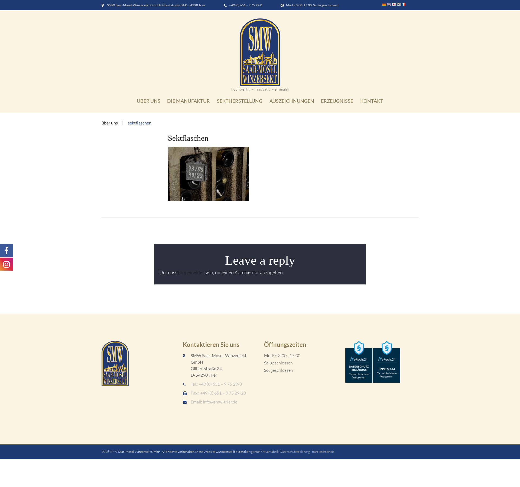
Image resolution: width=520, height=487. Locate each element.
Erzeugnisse (337, 101)
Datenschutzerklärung (295, 452)
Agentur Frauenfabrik (264, 452)
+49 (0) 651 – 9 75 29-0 (245, 5)
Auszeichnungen (291, 101)
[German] (384, 4)
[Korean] (398, 4)
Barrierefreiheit (323, 452)
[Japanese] (394, 4)
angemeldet (192, 272)
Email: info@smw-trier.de (214, 401)
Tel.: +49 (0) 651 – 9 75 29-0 (216, 383)
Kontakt (371, 101)
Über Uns (148, 101)
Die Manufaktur (188, 101)
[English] (389, 4)
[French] (403, 4)
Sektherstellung (239, 101)
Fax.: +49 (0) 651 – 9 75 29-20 (218, 392)
